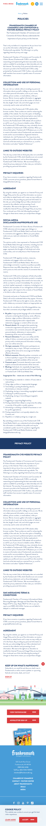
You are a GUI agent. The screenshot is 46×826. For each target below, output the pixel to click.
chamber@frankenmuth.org (23, 772)
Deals (23, 787)
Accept (25, 820)
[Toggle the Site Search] (37, 4)
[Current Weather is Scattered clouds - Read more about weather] (32, 4)
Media (23, 789)
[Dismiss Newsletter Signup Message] (43, 664)
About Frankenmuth (23, 784)
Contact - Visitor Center (23, 781)
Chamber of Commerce (23, 778)
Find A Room (8, 4)
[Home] (23, 753)
